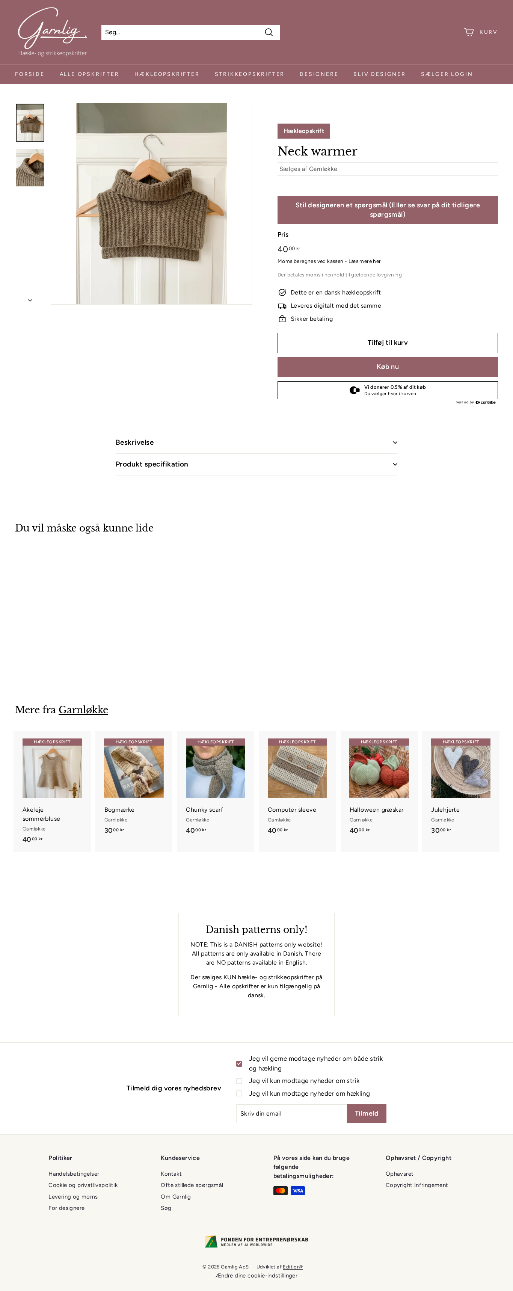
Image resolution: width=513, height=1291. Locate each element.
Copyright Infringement (417, 1185)
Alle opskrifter (89, 74)
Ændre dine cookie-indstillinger (256, 1275)
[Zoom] (151, 203)
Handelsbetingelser (73, 1173)
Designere (319, 74)
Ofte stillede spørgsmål (192, 1185)
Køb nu (388, 366)
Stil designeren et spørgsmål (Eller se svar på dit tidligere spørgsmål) (388, 210)
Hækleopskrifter (167, 74)
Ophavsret (400, 1173)
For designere (66, 1208)
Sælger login (447, 74)
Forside (30, 74)
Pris (283, 234)
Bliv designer (379, 74)
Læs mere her (365, 261)
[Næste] (30, 298)
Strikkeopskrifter (250, 74)
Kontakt (171, 1173)
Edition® (293, 1267)
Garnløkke (323, 168)
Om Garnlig (176, 1196)
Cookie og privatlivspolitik (83, 1185)
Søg (166, 1208)
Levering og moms (73, 1196)
